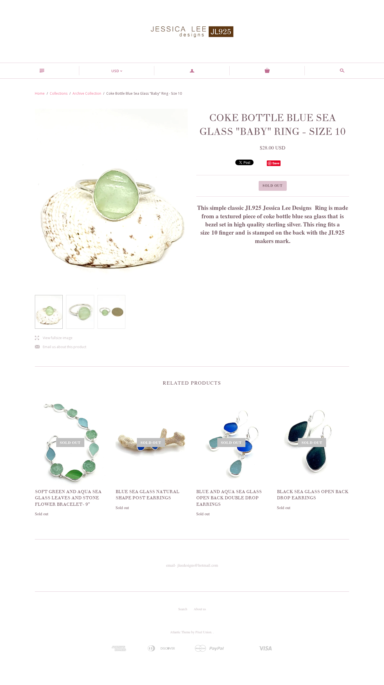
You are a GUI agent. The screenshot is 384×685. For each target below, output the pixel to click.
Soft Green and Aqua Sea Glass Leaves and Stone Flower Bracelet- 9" (68, 498)
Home (40, 93)
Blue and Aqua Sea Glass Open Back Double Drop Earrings (229, 498)
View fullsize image (54, 338)
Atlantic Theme (180, 632)
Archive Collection (87, 93)
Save (275, 163)
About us (200, 609)
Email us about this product (60, 347)
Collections (58, 93)
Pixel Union (203, 632)
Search (182, 609)
